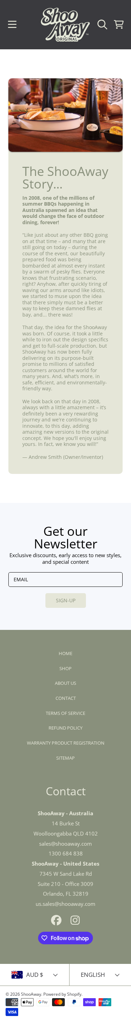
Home (65, 653)
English (93, 975)
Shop (65, 668)
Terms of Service (65, 713)
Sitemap (65, 758)
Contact (66, 698)
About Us (65, 683)
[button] (12, 24)
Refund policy (65, 728)
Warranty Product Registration (65, 743)
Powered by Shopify (62, 994)
